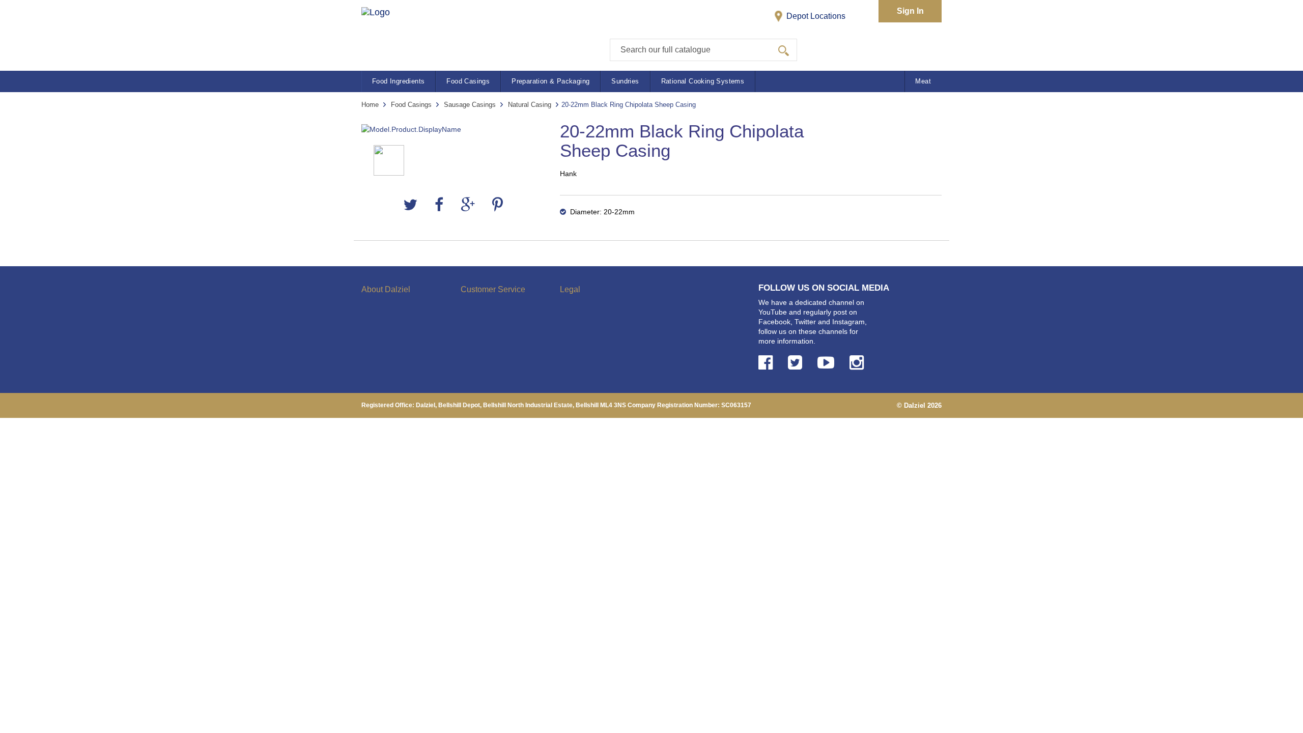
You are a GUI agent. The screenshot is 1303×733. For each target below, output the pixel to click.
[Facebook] (439, 204)
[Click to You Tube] (827, 362)
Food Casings (468, 81)
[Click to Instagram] (858, 362)
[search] (784, 50)
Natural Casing (529, 104)
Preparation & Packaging (550, 81)
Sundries (625, 81)
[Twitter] (410, 204)
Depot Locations (814, 16)
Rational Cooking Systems (703, 81)
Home (370, 104)
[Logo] (386, 31)
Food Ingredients (398, 81)
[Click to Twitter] (797, 362)
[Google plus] (468, 204)
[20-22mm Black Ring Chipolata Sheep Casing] (453, 129)
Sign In (910, 11)
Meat (923, 81)
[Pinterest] (497, 204)
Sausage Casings (470, 104)
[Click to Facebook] (767, 362)
